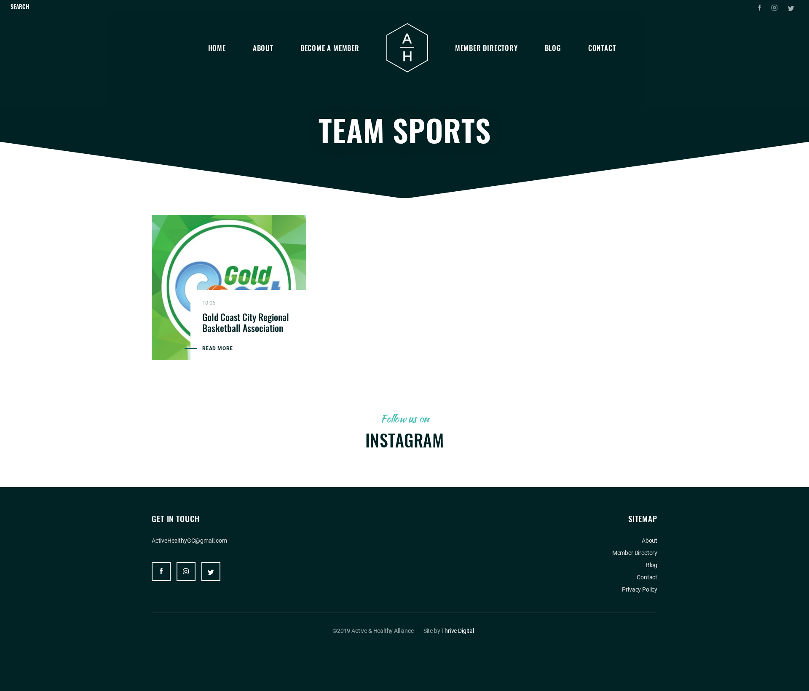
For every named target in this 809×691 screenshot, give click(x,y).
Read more (217, 348)
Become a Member (329, 48)
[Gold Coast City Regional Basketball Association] (229, 287)
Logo (407, 47)
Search (20, 6)
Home (217, 48)
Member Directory (486, 48)
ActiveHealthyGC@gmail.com (189, 540)
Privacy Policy (639, 589)
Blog (553, 48)
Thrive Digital (457, 630)
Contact (602, 48)
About (263, 48)
